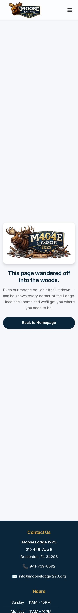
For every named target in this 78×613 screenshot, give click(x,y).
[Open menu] (70, 10)
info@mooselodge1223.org (42, 576)
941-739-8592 (42, 566)
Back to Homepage (39, 322)
